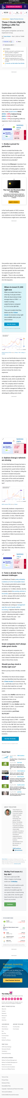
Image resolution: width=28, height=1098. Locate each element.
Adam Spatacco (21, 771)
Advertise (4, 1020)
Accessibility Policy (6, 1085)
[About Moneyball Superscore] (11, 133)
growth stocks (13, 111)
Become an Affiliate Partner (8, 1069)
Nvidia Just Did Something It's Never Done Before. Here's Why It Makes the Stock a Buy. (18, 788)
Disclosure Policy (6, 1083)
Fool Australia (16, 1026)
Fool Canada (16, 1029)
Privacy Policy (5, 1080)
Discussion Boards (6, 1049)
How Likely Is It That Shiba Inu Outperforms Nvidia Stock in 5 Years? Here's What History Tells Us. (18, 766)
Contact (4, 1017)
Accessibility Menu (14, 1)
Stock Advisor (5, 1029)
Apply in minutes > (14, 202)
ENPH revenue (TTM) (6, 504)
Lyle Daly (19, 792)
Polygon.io (19, 1003)
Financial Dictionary (6, 1053)
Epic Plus (4, 1033)
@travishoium (18, 850)
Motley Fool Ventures (7, 1064)
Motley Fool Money (6, 1040)
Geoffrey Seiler (21, 785)
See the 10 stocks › (10, 738)
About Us (4, 1008)
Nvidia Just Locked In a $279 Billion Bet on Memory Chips (17, 773)
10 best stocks (8, 681)
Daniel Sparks (20, 776)
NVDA (4, 114)
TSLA (4, 118)
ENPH (4, 116)
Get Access (5, 929)
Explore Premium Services (16, 19)
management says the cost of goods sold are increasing (13, 607)
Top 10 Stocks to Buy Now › (14, 6)
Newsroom (4, 1015)
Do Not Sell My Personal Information (10, 1094)
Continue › (10, 904)
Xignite (13, 1003)
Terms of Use (5, 1077)
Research (4, 1013)
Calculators (4, 1051)
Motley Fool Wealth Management (9, 1062)
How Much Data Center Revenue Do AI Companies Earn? (17, 794)
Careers (4, 1011)
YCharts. (16, 504)
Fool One (4, 1037)
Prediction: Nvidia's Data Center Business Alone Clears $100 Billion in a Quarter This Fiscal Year (17, 780)
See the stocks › (11, 324)
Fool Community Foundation (8, 1066)
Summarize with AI (9, 45)
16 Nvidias (14, 881)
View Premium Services (12, 980)
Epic (3, 1031)
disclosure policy (17, 863)
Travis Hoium (7, 36)
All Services (4, 1026)
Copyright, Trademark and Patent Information (12, 1088)
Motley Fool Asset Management (9, 1060)
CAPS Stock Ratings (6, 1046)
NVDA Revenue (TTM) (6, 352)
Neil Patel (19, 762)
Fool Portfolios (5, 1035)
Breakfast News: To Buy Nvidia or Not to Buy (18, 760)
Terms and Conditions (7, 1091)
